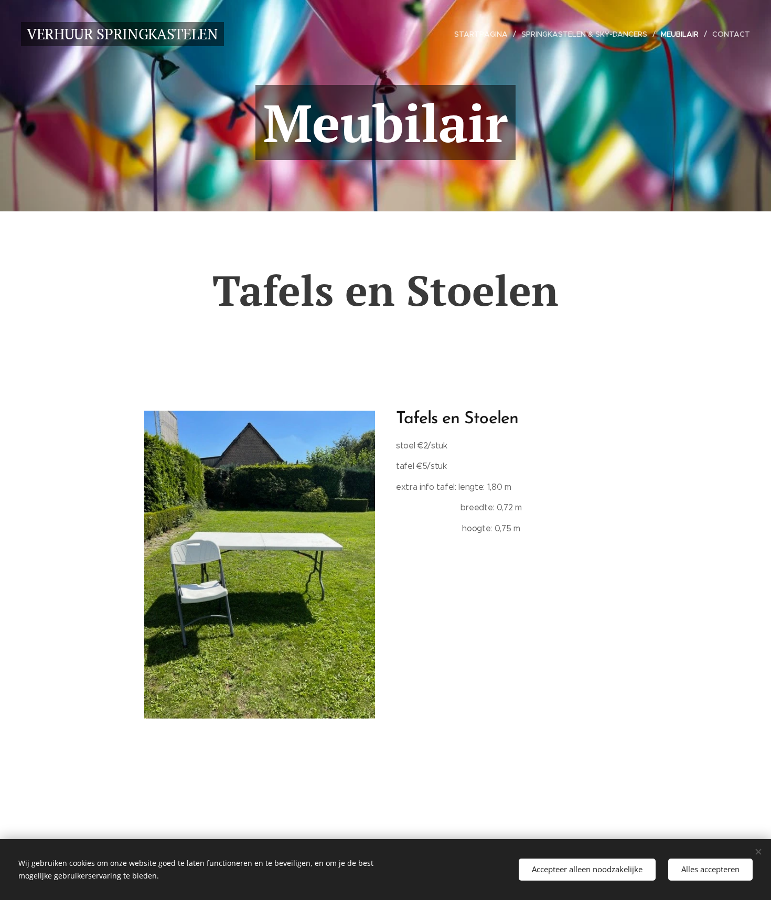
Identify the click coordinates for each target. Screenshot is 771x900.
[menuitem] (484, 34)
